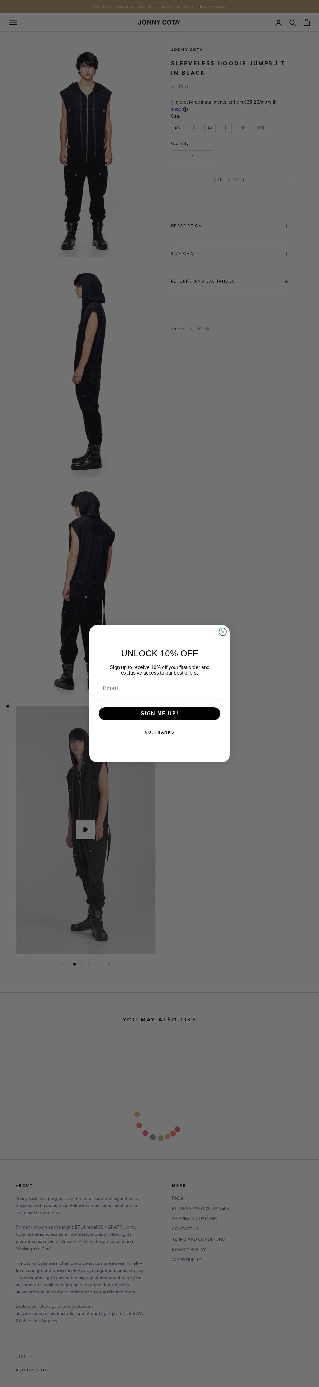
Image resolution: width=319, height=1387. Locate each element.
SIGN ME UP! (160, 713)
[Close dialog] (222, 632)
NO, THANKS (159, 732)
